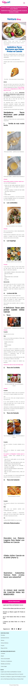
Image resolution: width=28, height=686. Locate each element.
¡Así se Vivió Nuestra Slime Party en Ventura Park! (12, 679)
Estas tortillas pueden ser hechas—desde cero (14, 181)
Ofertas (2, 640)
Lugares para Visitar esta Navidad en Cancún (13, 605)
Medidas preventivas (5, 663)
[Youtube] (19, 629)
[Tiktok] (21, 629)
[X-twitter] (16, 629)
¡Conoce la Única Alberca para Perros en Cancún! (14, 608)
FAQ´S (2, 656)
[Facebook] (12, 629)
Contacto (3, 653)
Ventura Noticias (4, 642)
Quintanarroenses (5, 637)
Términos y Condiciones (6, 661)
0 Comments (6, 44)
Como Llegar (4, 666)
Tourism (22, 42)
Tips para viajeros (16, 42)
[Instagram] (14, 629)
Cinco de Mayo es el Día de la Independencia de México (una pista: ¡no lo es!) (14, 89)
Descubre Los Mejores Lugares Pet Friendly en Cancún (13, 676)
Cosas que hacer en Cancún (16, 41)
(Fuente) (5, 179)
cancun (6, 41)
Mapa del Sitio (4, 648)
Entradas (3, 635)
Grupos (2, 645)
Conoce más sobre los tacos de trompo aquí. (13, 364)
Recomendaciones (8, 42)
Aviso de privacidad (5, 658)
